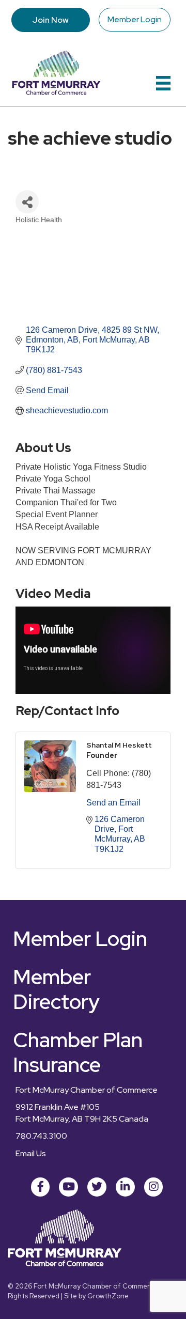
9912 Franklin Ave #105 (58, 1106)
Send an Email (113, 802)
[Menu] (163, 83)
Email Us (31, 1153)
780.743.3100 (41, 1135)
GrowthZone (108, 1296)
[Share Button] (27, 201)
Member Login (134, 19)
